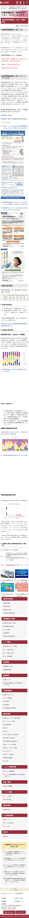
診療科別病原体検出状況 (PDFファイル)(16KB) (15, 455)
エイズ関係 (7, 629)
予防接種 (6, 701)
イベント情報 (7, 796)
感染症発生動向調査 (9, 636)
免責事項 (4, 898)
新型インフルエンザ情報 (10, 748)
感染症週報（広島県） (7, 115)
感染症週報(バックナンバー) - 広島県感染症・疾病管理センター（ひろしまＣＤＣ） (15, 860)
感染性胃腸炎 (7, 724)
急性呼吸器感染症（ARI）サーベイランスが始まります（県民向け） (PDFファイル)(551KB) (15, 203)
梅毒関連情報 (7, 669)
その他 (6, 761)
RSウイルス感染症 (9, 754)
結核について (7, 679)
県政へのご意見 (19, 898)
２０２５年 (6, 549)
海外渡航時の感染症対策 (10, 741)
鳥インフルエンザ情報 (10, 744)
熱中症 (6, 836)
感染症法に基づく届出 (10, 623)
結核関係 (6, 633)
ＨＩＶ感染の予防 (8, 649)
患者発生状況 (7, 609)
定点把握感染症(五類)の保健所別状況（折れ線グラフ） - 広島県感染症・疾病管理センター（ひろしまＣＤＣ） (15, 880)
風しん (6, 728)
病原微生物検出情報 (9, 613)
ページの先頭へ (14, 890)
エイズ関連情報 (8, 656)
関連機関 (4, 901)
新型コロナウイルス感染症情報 (12, 718)
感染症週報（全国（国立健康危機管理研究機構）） (14, 119)
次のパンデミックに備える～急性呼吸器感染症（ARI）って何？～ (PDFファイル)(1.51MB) (15, 127)
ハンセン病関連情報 (9, 771)
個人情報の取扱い (20, 893)
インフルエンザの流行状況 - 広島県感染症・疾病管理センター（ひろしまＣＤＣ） (15, 866)
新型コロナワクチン (9, 694)
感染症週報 (7, 603)
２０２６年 (15, 549)
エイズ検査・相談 (8, 653)
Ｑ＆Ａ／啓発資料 (8, 823)
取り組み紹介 (7, 799)
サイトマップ (20, 912)
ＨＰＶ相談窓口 (8, 698)
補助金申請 (7, 809)
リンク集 (6, 826)
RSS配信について (19, 901)
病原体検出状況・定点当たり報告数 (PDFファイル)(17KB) (15, 370)
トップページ (4, 7)
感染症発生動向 (8, 599)
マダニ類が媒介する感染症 (11, 734)
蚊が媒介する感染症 (9, 738)
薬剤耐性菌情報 (8, 757)
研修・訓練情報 (8, 786)
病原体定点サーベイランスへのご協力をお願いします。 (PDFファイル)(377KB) (15, 208)
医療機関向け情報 (8, 626)
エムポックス (7, 751)
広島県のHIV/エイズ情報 (10, 646)
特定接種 (6, 704)
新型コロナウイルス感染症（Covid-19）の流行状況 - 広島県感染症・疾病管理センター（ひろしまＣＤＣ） (15, 873)
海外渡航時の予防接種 (10, 708)
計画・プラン (7, 819)
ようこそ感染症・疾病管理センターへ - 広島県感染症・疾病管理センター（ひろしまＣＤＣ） (15, 853)
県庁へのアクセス (9, 912)
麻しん (6, 731)
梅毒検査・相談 (8, 666)
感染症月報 (7, 606)
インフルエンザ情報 (9, 721)
